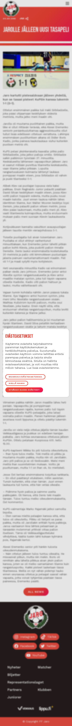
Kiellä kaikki (17, 383)
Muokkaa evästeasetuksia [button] (25, 377)
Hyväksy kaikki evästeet (24, 390)
